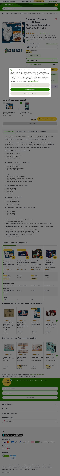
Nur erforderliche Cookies (30, 93)
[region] (30, 82)
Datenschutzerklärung (33, 81)
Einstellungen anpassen (30, 85)
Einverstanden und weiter (30, 89)
